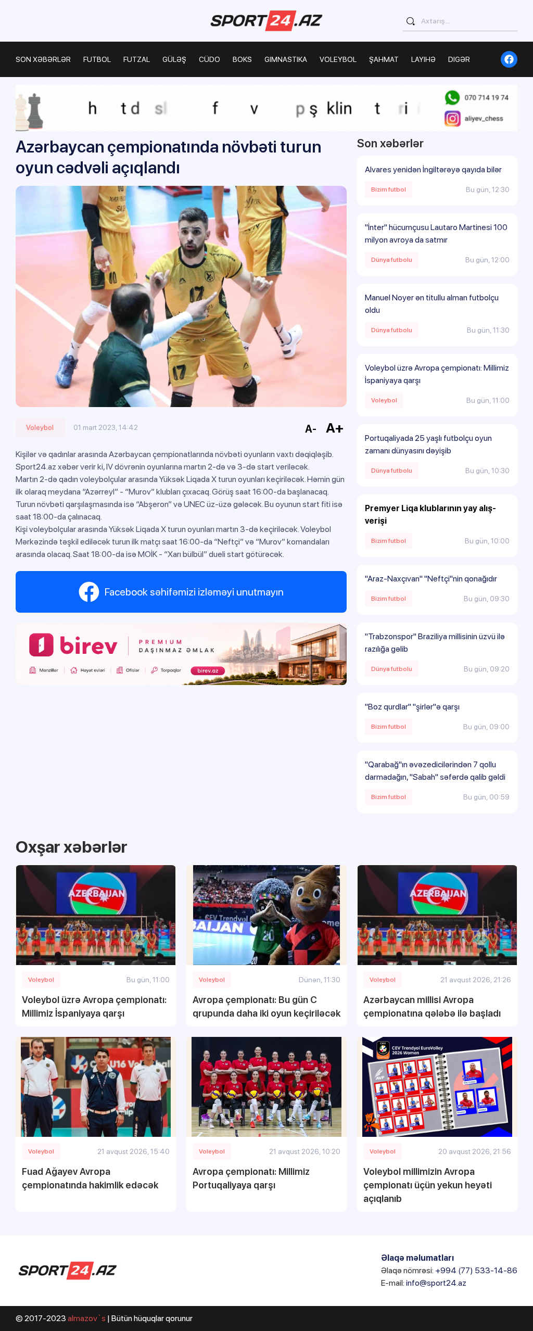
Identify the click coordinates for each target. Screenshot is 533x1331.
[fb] (509, 59)
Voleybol (40, 427)
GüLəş (174, 59)
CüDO (209, 59)
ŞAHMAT (384, 59)
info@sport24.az (436, 1283)
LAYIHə (423, 59)
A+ (335, 428)
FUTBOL (97, 59)
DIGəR (459, 59)
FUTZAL (136, 59)
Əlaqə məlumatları (417, 1258)
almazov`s (87, 1318)
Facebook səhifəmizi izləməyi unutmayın (194, 592)
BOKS (242, 59)
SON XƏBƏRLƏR (43, 59)
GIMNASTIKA (285, 59)
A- (310, 429)
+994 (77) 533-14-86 (476, 1270)
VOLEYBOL (338, 59)
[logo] (266, 20)
